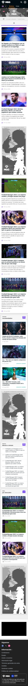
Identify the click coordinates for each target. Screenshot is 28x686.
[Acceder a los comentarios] (3, 57)
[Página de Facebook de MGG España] (3, 646)
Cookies (4, 666)
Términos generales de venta (11, 663)
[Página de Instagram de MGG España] (9, 646)
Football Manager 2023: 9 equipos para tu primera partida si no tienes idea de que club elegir (13, 262)
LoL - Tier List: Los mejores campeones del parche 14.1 (14, 360)
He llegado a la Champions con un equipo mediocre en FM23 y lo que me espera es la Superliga (13, 45)
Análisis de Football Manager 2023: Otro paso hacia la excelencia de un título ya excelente (13, 78)
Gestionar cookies (7, 668)
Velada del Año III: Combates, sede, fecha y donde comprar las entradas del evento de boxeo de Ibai (14, 338)
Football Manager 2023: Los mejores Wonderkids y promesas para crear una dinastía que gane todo (14, 295)
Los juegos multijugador (11, 19)
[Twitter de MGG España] (6, 646)
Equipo (4, 655)
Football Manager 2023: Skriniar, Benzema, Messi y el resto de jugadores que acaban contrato (12, 110)
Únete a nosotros (7, 658)
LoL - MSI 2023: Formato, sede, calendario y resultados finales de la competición (12, 383)
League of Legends (21, 363)
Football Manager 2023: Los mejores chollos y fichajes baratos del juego (14, 195)
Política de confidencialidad (10, 671)
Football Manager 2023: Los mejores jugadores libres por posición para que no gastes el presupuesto (14, 228)
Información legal (7, 660)
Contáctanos (5, 652)
